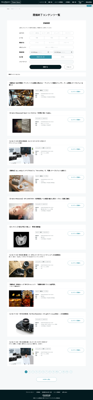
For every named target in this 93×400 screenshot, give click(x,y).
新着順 (62, 57)
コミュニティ (57, 33)
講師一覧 (50, 2)
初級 (37, 37)
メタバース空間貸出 (58, 2)
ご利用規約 (38, 392)
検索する (45, 67)
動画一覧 (74, 2)
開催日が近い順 (40, 57)
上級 (66, 37)
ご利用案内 (67, 2)
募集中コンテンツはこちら (14, 74)
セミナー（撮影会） (35, 33)
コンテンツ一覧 (42, 2)
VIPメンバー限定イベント (51, 47)
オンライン (51, 42)
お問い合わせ (64, 392)
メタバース (66, 42)
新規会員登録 (89, 2)
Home (8, 8)
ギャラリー (68, 33)
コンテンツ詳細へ (76, 91)
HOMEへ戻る (46, 379)
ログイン (89, 5)
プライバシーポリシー (30, 392)
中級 (52, 37)
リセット (69, 67)
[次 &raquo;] (71, 371)
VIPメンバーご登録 (81, 2)
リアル (37, 42)
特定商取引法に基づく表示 (47, 392)
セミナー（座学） (46, 33)
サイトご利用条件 (57, 392)
